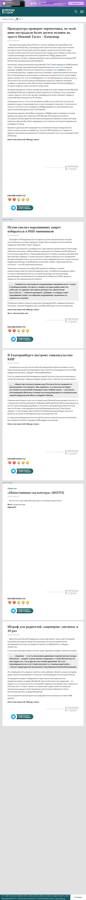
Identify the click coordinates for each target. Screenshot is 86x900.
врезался (60, 67)
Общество (12, 488)
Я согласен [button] (78, 897)
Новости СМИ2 (7, 219)
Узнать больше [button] (60, 898)
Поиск (76, 11)
